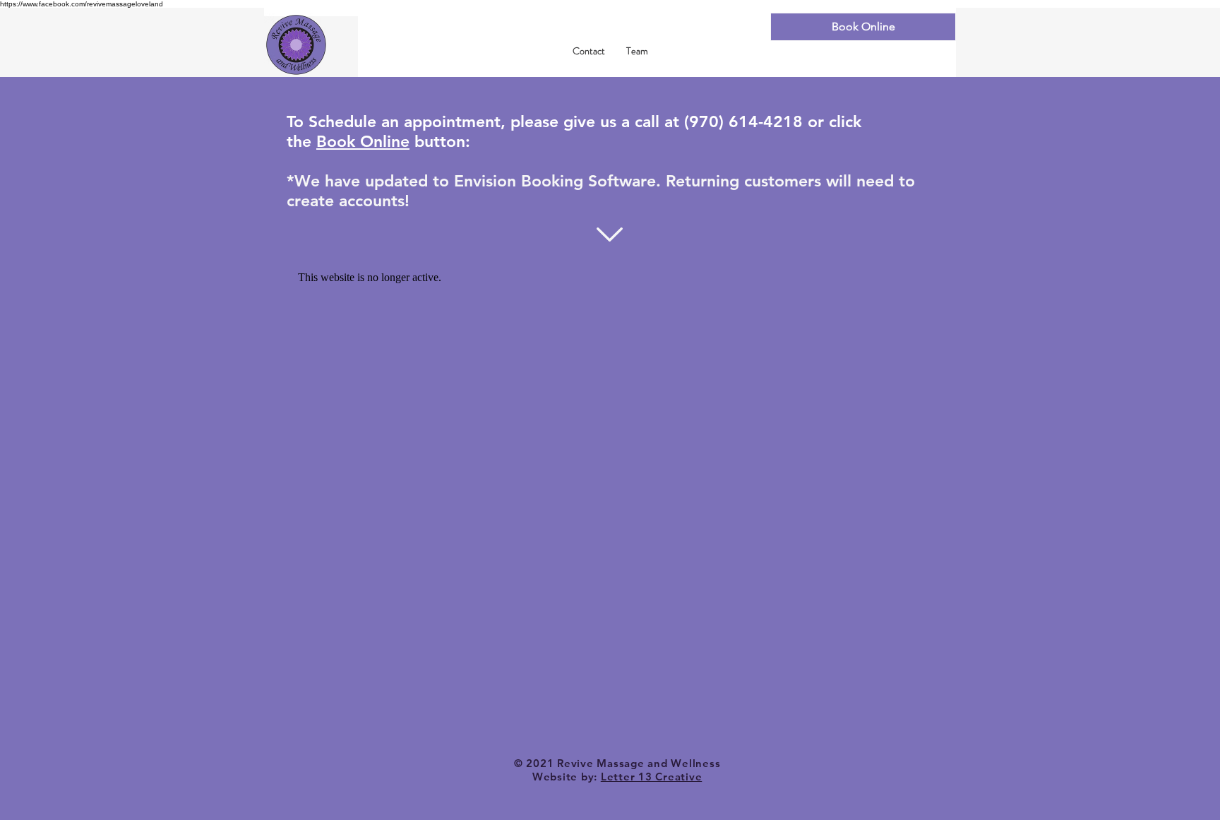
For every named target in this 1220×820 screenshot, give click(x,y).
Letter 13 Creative (651, 776)
